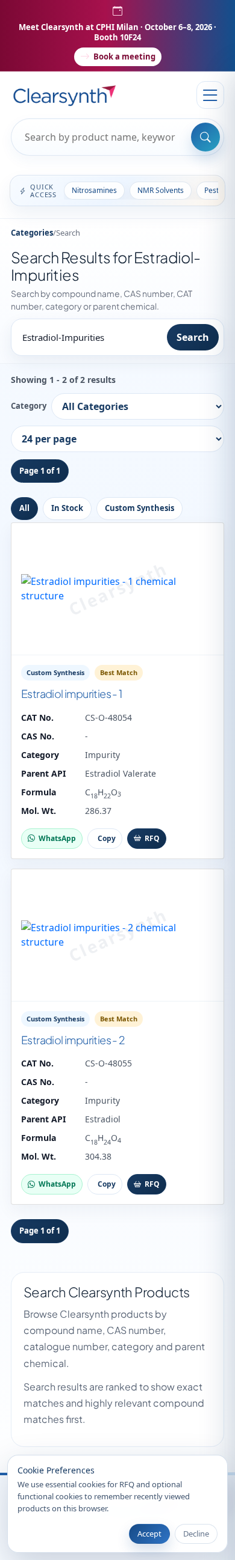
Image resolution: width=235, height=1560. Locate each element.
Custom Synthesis (139, 508)
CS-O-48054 (108, 717)
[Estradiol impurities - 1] (117, 589)
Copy (107, 838)
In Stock (67, 508)
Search (193, 337)
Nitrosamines (94, 190)
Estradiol (103, 1119)
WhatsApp (57, 838)
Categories (32, 232)
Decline (196, 1533)
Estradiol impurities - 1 (71, 693)
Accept (149, 1533)
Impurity (102, 754)
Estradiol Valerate (120, 773)
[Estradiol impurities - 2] (117, 935)
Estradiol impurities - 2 (73, 1040)
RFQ (152, 838)
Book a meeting (124, 56)
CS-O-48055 (108, 1063)
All (24, 508)
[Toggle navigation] (210, 95)
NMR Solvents (160, 190)
